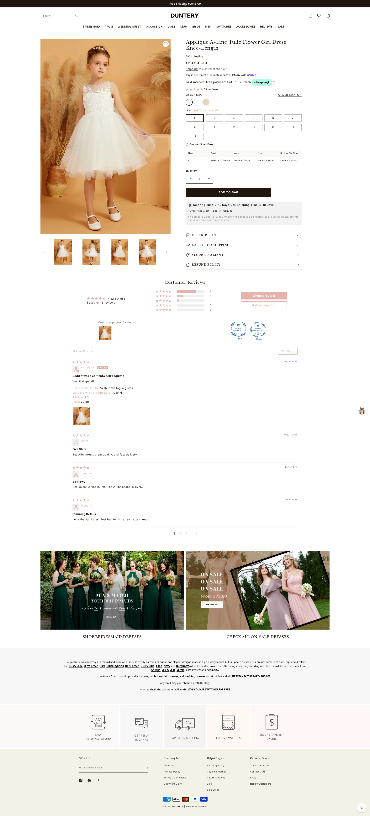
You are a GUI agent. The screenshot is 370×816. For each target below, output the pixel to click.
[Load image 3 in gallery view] (119, 252)
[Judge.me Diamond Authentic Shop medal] (238, 329)
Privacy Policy (172, 771)
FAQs (253, 777)
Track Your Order (260, 765)
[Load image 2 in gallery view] (91, 252)
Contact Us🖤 (258, 771)
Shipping (192, 69)
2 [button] (181, 533)
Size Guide (213, 789)
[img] (81, 362)
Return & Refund (216, 777)
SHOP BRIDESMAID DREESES (112, 637)
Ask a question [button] (264, 305)
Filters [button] (291, 351)
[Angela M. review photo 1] (81, 416)
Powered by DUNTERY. (197, 806)
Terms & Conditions (175, 777)
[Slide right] (166, 252)
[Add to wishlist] (166, 44)
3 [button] (187, 533)
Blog (209, 783)
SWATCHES (223, 26)
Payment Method (216, 771)
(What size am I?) (205, 110)
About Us (169, 765)
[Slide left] (44, 252)
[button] (184, 5)
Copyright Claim (173, 783)
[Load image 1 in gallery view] (63, 252)
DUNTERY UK (177, 806)
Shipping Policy (216, 765)
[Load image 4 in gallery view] (148, 252)
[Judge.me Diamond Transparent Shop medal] (258, 329)
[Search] (76, 16)
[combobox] (60, 15)
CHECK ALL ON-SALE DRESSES (258, 637)
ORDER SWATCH (290, 94)
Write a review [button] (263, 296)
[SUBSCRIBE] (146, 767)
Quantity (191, 170)
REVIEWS (266, 26)
